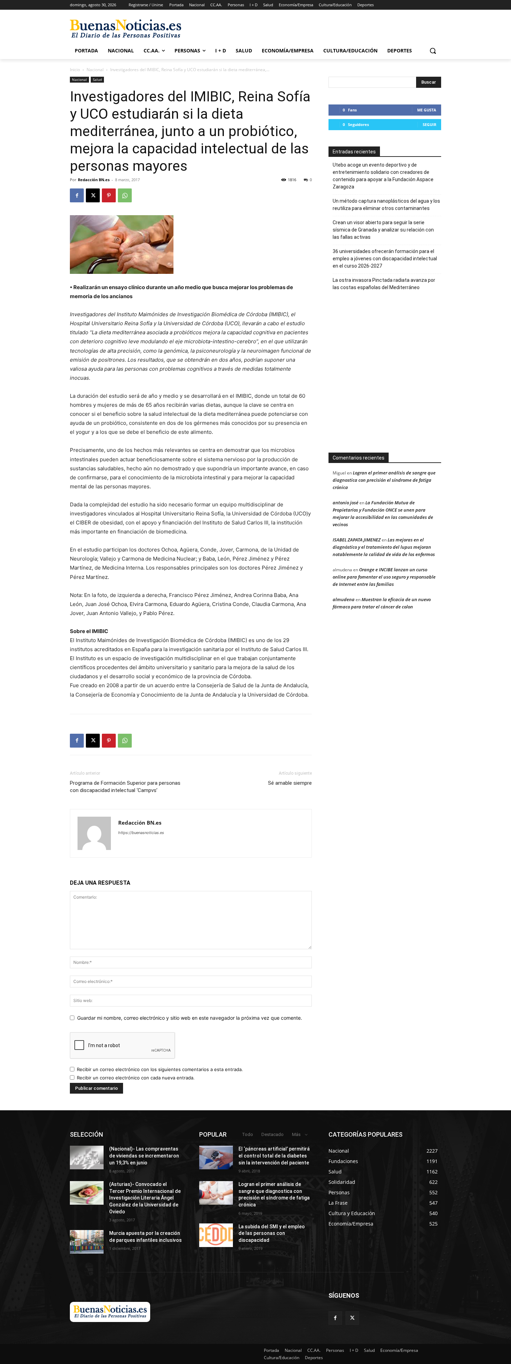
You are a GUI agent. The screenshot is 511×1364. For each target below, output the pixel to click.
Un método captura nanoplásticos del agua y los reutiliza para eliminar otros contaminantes (386, 204)
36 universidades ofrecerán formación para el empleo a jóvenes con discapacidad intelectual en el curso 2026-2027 (385, 259)
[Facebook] (77, 195)
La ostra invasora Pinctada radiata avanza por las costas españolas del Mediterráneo (384, 283)
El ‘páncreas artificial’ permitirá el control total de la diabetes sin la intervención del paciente (274, 1155)
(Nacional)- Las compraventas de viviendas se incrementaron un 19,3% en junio (144, 1155)
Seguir (429, 124)
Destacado (272, 1134)
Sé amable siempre (290, 783)
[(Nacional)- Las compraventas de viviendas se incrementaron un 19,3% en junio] (87, 1157)
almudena (344, 599)
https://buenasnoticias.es (141, 832)
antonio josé (345, 502)
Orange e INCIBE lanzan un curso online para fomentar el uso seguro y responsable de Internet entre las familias (384, 576)
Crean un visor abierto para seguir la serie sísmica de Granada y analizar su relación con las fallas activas (383, 230)
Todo (247, 1134)
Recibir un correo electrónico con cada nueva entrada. (136, 1077)
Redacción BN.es (94, 179)
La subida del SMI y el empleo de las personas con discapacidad (271, 1233)
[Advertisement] (408, 375)
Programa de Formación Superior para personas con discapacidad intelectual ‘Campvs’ (125, 786)
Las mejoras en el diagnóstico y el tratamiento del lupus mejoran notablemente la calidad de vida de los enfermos (384, 547)
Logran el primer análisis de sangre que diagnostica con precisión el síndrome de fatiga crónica (384, 480)
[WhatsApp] (125, 195)
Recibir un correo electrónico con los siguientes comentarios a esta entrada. (160, 1069)
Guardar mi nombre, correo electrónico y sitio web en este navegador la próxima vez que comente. (189, 1018)
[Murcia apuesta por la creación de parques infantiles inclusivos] (87, 1242)
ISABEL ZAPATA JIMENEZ (357, 540)
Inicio (75, 70)
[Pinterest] (109, 195)
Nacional (95, 70)
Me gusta (426, 109)
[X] (93, 195)
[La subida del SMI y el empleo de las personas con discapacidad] (216, 1235)
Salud (97, 79)
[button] (432, 50)
